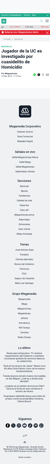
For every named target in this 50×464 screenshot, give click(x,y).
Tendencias (24, 195)
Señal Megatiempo (25, 166)
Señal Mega (25, 162)
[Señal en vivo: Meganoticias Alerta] (25, 35)
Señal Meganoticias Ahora (25, 157)
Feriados (24, 254)
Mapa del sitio (39, 451)
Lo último (16, 27)
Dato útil (24, 210)
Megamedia (24, 299)
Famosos (24, 269)
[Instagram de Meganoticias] (19, 426)
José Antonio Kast (24, 249)
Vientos (27, 15)
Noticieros (19, 39)
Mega (24, 304)
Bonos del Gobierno (24, 264)
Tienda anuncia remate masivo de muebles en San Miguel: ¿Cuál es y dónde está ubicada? (24, 379)
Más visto (45, 27)
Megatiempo (24, 313)
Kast (34, 15)
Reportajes (24, 219)
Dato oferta (24, 229)
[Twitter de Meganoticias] (13, 426)
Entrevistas (24, 224)
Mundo (24, 191)
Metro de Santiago (24, 283)
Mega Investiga (24, 233)
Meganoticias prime (24, 214)
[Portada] (2, 28)
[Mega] (25, 441)
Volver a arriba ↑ (25, 457)
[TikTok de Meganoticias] (30, 426)
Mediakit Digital (25, 141)
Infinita (24, 318)
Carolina (24, 332)
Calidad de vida (24, 200)
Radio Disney (24, 337)
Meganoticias (24, 308)
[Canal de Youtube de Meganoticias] (24, 426)
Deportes (24, 205)
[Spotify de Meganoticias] (36, 426)
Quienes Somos (25, 131)
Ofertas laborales (24, 259)
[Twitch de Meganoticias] (41, 426)
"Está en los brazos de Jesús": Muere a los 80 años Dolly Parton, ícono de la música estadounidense (24, 368)
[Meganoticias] (25, 111)
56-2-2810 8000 (11, 451)
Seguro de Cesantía (24, 278)
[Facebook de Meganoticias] (8, 426)
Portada (7, 39)
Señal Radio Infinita (25, 171)
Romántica (24, 323)
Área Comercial (25, 136)
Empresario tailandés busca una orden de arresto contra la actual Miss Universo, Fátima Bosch (24, 399)
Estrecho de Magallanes (11, 15)
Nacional (24, 186)
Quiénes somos (26, 451)
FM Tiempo (24, 327)
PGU (24, 273)
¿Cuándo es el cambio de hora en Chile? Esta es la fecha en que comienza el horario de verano (24, 389)
